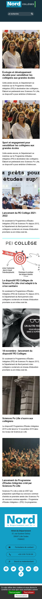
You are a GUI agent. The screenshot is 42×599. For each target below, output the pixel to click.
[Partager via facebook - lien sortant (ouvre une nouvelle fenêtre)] (6, 568)
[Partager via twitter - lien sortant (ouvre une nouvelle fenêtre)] (13, 568)
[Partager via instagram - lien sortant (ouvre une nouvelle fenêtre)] (35, 568)
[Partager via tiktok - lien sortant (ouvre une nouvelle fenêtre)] (21, 574)
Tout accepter (14, 592)
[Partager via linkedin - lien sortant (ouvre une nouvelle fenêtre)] (21, 568)
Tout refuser (29, 592)
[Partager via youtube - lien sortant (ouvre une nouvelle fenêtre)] (28, 568)
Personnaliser (21, 596)
